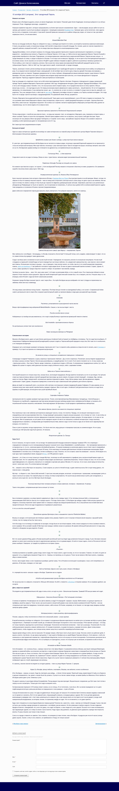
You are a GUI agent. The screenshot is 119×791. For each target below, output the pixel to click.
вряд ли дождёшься (24, 266)
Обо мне (67, 3)
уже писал (48, 92)
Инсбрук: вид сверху (21, 724)
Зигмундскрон (100, 724)
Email (14, 762)
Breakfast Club (69, 30)
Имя (13, 757)
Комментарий (16, 740)
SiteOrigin (61, 787)
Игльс (45, 454)
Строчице (101, 347)
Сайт (13, 766)
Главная (14, 10)
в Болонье (71, 582)
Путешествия (81, 3)
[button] (104, 3)
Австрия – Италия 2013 (32, 10)
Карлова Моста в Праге (60, 178)
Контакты (95, 3)
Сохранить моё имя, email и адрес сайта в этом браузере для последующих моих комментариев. (40, 771)
